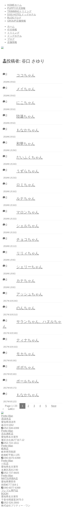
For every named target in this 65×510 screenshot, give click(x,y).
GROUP (16, 21)
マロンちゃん (27, 212)
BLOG (14, 17)
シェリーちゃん (29, 267)
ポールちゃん (27, 381)
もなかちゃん (27, 130)
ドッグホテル (14, 36)
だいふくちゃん (29, 157)
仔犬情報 (12, 29)
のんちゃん (25, 308)
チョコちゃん (27, 239)
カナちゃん (25, 281)
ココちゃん (25, 75)
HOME (14, 5)
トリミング (13, 32)
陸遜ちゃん (25, 116)
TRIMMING (19, 11)
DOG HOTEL (21, 14)
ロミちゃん (25, 185)
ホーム (11, 26)
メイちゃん (25, 89)
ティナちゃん (27, 340)
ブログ (11, 39)
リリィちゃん (27, 253)
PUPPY (16, 8)
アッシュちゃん (29, 294)
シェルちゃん (27, 226)
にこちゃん (25, 103)
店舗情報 (12, 42)
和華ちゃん (25, 144)
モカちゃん (25, 354)
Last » (11, 408)
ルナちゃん (25, 198)
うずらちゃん (27, 171)
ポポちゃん (25, 367)
